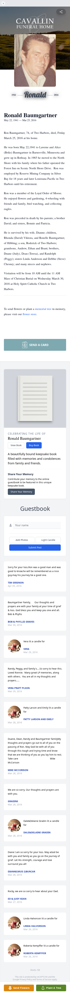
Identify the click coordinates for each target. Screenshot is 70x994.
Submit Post (35, 547)
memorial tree (43, 309)
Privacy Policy (26, 979)
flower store (29, 314)
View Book (16, 445)
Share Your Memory (21, 491)
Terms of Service (43, 979)
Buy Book (34, 445)
